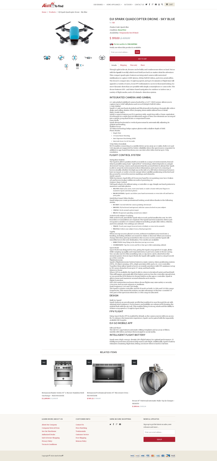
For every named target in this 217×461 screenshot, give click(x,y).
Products (52, 12)
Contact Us (139, 5)
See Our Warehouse (49, 431)
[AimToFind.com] (57, 4)
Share (143, 65)
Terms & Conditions (49, 444)
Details (114, 65)
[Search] (162, 5)
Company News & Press (50, 428)
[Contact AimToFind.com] (156, 5)
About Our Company (49, 425)
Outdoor (128, 4)
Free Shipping (81, 438)
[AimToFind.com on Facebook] (150, 5)
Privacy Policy (47, 441)
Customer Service (82, 435)
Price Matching (81, 428)
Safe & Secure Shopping (51, 438)
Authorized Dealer (48, 435)
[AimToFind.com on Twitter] (146, 5)
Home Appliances (114, 4)
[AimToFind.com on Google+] (153, 5)
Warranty (133, 65)
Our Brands (99, 4)
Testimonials (81, 431)
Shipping (123, 65)
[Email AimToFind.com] (120, 424)
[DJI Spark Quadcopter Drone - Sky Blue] (74, 34)
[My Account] (159, 5)
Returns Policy (81, 441)
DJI (113, 23)
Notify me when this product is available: (125, 47)
